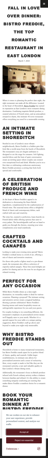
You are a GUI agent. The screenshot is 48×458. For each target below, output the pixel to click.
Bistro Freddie (29, 106)
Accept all (24, 432)
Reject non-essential (24, 440)
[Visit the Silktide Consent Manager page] (39, 449)
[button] (44, 4)
